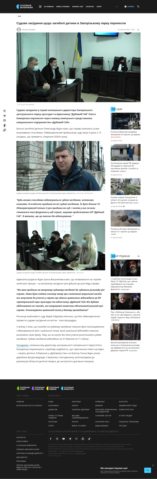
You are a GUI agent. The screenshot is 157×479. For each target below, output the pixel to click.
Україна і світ (77, 7)
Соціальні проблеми (129, 422)
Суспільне (79, 451)
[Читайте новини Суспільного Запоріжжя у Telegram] (70, 438)
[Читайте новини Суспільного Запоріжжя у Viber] (76, 438)
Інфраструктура (126, 409)
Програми (21, 461)
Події (19, 16)
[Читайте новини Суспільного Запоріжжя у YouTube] (63, 438)
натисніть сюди (80, 453)
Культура (90, 7)
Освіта (75, 405)
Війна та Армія (79, 426)
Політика (52, 422)
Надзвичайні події (128, 405)
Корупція (76, 402)
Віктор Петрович (29, 29)
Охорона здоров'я (80, 409)
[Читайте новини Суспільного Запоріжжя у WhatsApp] (83, 438)
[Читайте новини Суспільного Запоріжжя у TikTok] (89, 438)
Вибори (99, 405)
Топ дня (123, 426)
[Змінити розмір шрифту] (138, 29)
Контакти (21, 437)
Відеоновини (101, 426)
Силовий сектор (103, 416)
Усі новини (49, 7)
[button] (5, 111)
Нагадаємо (22, 345)
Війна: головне (62, 7)
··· (116, 6)
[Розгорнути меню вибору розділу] (40, 6)
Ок (148, 470)
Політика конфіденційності (29, 453)
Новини (20, 402)
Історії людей (125, 416)
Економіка (53, 405)
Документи (21, 457)
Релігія (75, 422)
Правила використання (27, 449)
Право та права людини (55, 417)
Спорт (99, 7)
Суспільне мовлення (26, 445)
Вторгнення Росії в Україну (29, 405)
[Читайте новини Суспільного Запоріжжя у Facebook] (50, 438)
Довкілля (52, 409)
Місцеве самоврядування (80, 417)
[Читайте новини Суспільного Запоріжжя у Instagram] (57, 438)
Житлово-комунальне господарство (106, 410)
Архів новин (22, 441)
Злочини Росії (102, 422)
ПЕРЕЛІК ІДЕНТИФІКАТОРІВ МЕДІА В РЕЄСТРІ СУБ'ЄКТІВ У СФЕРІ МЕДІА (29, 467)
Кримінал (100, 402)
